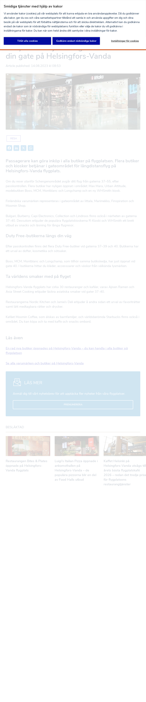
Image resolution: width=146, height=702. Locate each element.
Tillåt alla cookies (27, 41)
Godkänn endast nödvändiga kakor (76, 41)
